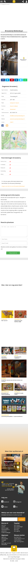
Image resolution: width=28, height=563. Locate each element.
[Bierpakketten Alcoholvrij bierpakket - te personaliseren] (14, 405)
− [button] (3, 135)
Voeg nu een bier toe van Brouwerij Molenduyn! (13, 186)
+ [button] (3, 133)
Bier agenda (17, 531)
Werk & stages (5, 528)
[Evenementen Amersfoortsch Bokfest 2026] (20, 314)
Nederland (12, 109)
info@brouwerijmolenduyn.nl (17, 115)
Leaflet (13, 148)
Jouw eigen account (6, 543)
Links (2, 541)
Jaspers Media (21, 559)
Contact (3, 526)
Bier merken (17, 525)
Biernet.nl (5, 559)
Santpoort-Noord (14, 103)
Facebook (6, 502)
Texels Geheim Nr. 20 (19, 538)
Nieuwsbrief (4, 544)
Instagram (18, 502)
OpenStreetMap (19, 148)
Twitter (5, 507)
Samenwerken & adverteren (5, 530)
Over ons (3, 525)
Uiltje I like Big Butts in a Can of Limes (19, 542)
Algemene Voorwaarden (4, 537)
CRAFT (11, 122)
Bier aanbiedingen (18, 526)
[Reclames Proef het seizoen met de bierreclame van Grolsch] (14, 369)
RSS (16, 507)
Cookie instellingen (5, 532)
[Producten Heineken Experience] (7, 350)
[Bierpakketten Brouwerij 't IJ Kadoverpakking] (7, 387)
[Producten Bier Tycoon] (7, 314)
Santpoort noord (5, 4)
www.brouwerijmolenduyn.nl (17, 119)
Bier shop (16, 529)
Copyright (3, 540)
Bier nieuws (17, 528)
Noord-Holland (14, 106)
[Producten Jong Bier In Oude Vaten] (20, 387)
